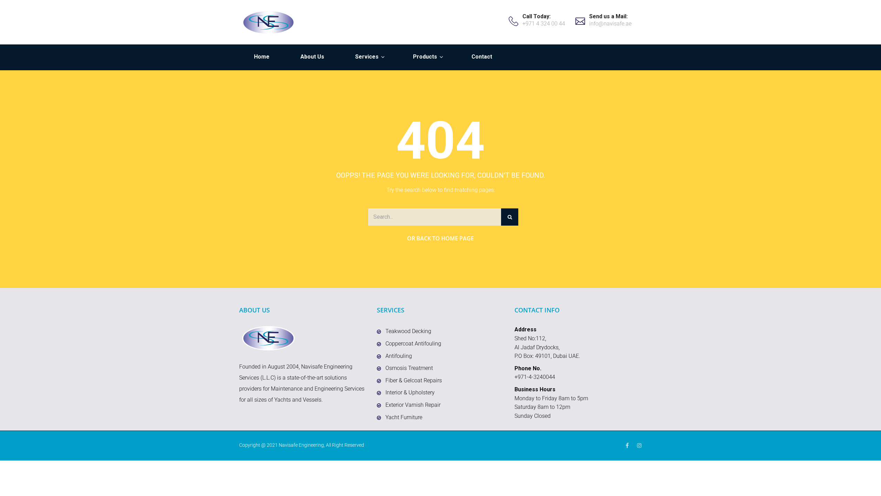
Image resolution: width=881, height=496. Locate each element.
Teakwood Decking (408, 331)
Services (367, 56)
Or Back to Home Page (440, 238)
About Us (312, 56)
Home (261, 56)
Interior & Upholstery (410, 392)
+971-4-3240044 (534, 377)
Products (425, 56)
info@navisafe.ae (610, 23)
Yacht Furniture (403, 417)
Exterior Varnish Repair (412, 405)
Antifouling (398, 356)
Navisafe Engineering (301, 445)
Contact (481, 56)
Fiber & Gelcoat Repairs (413, 380)
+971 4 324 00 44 (543, 23)
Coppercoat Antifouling (413, 343)
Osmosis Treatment (409, 368)
